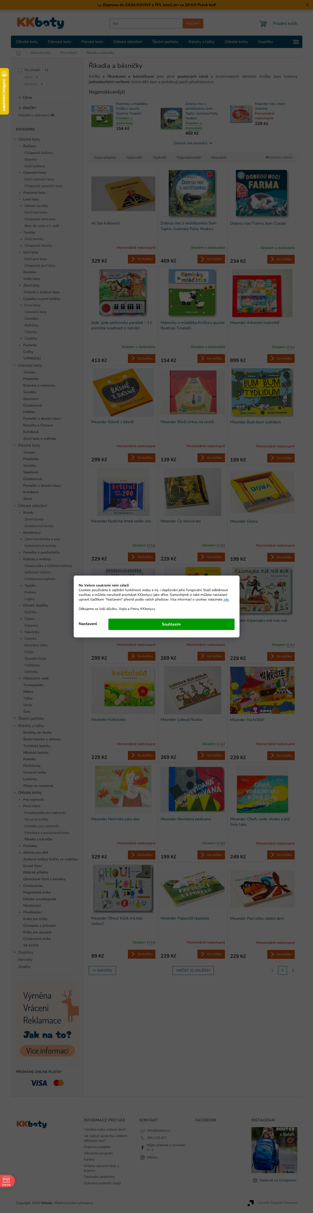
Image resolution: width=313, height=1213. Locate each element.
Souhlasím (171, 624)
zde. (226, 599)
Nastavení (88, 624)
